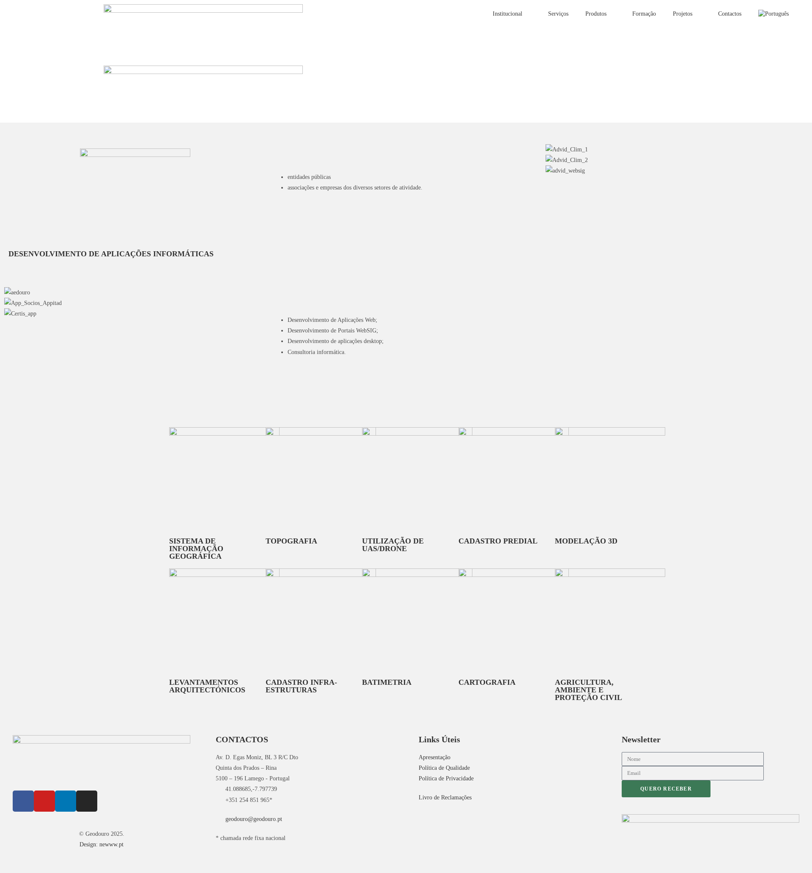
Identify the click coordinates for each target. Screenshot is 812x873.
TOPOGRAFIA (291, 541)
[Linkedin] (65, 801)
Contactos (729, 14)
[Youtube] (44, 801)
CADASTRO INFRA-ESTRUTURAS (301, 686)
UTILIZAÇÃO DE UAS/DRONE (393, 545)
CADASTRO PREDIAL (498, 541)
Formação (644, 14)
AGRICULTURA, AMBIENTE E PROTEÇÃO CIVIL (588, 690)
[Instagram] (86, 801)
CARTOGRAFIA (487, 682)
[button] (677, 181)
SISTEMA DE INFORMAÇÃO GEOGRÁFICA (196, 548)
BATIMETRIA (386, 682)
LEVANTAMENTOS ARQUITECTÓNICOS (207, 686)
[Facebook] (23, 801)
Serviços (558, 14)
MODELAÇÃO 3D (586, 541)
